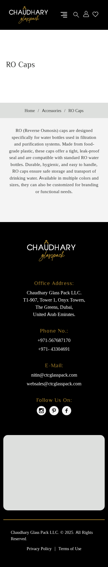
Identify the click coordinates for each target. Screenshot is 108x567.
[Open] (64, 15)
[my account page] (86, 15)
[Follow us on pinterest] (54, 411)
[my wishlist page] (95, 15)
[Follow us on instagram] (41, 411)
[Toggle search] (76, 14)
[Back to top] (91, 541)
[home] (28, 14)
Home (30, 110)
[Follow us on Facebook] (66, 411)
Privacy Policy (39, 548)
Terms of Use (69, 548)
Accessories (51, 110)
